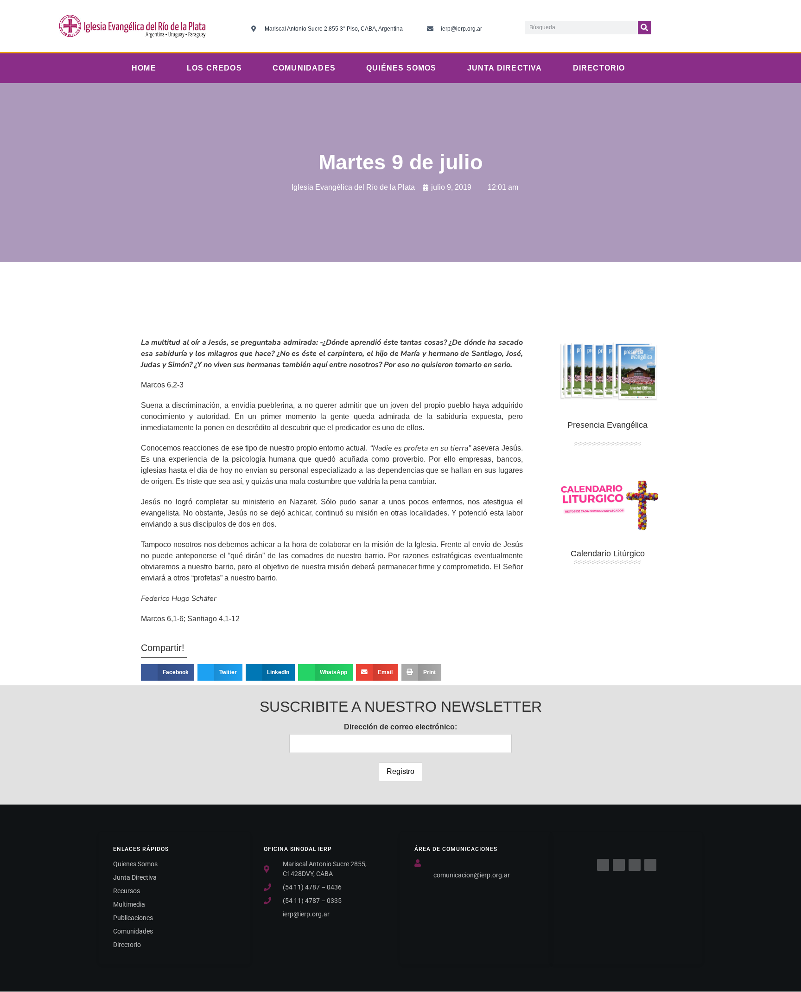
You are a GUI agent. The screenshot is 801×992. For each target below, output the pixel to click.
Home (144, 68)
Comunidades (304, 68)
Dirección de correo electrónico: (400, 727)
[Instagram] (715, 26)
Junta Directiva (504, 68)
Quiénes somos (401, 68)
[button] (167, 672)
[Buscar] (644, 27)
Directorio (599, 68)
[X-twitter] (696, 26)
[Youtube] (734, 26)
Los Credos (214, 68)
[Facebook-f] (677, 26)
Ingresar (607, 622)
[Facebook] (603, 865)
